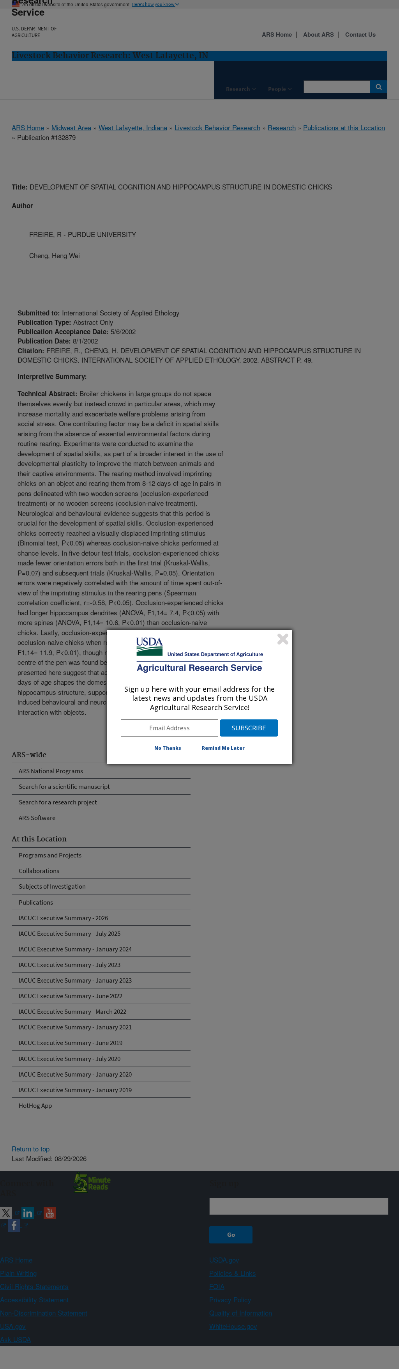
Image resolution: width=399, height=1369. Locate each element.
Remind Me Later (223, 748)
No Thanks (167, 748)
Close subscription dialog (282, 639)
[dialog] (199, 697)
